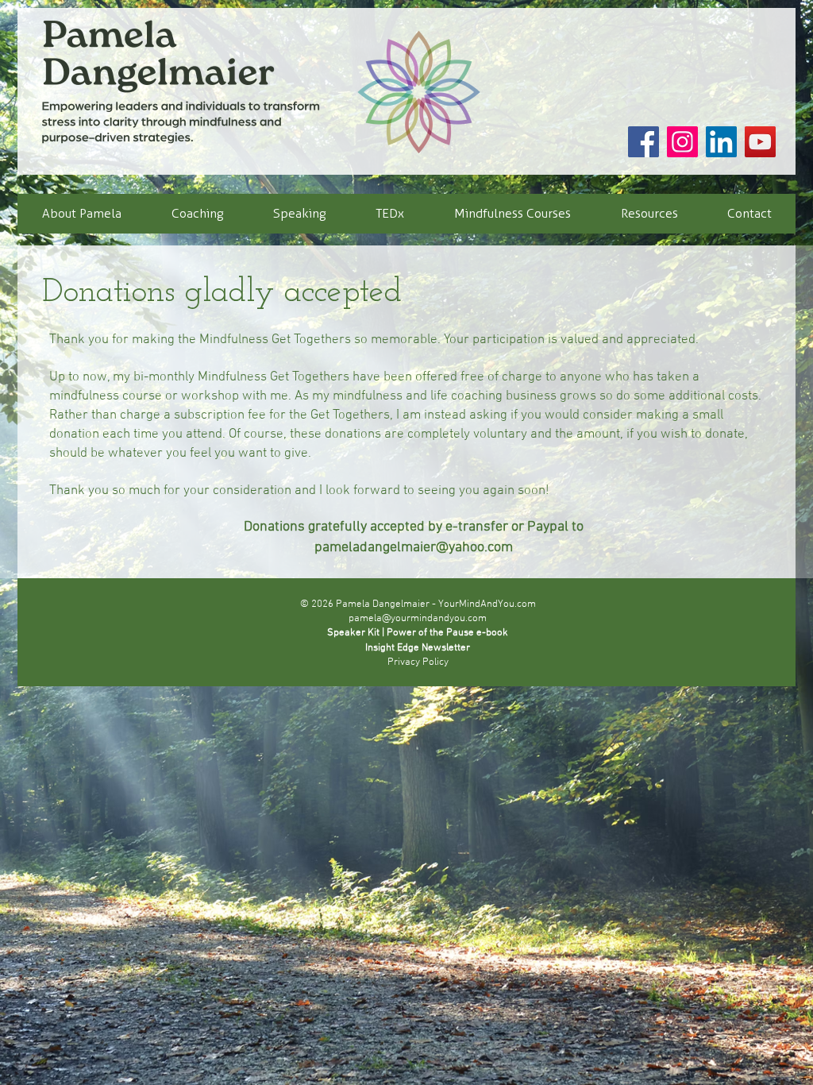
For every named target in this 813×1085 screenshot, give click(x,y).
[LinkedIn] (721, 141)
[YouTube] (760, 141)
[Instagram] (682, 141)
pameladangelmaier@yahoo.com (413, 547)
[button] (197, 214)
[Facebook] (643, 141)
